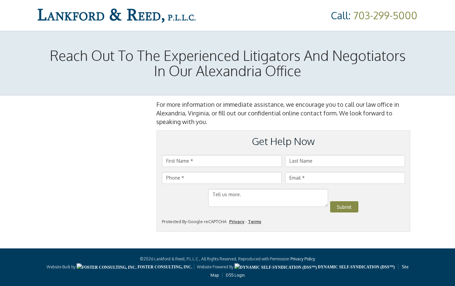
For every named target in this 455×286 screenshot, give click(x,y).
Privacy (236, 221)
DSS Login (235, 275)
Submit (344, 207)
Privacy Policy (302, 258)
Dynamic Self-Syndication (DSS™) (356, 267)
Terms (254, 221)
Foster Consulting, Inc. (164, 267)
